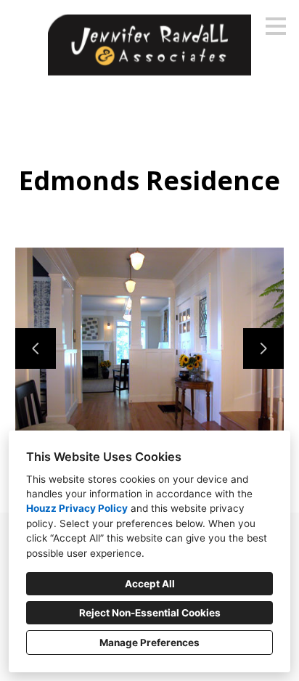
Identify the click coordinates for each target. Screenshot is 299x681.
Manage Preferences (149, 642)
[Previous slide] (35, 348)
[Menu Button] (275, 26)
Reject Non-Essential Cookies (150, 613)
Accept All (150, 584)
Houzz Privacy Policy (77, 508)
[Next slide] (263, 348)
